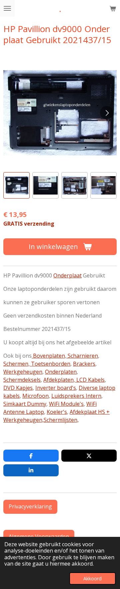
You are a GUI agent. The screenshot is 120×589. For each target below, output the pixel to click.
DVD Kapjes (18, 387)
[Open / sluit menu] (7, 8)
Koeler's (57, 412)
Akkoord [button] (92, 578)
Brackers (84, 363)
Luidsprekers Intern (76, 395)
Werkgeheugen (22, 371)
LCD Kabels (90, 379)
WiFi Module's (66, 403)
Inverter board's (55, 387)
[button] (16, 185)
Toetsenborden (50, 363)
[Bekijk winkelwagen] (112, 8)
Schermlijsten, (61, 420)
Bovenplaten (48, 355)
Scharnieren (82, 355)
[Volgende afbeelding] (106, 112)
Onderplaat (67, 275)
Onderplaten (61, 371)
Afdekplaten (58, 379)
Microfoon (35, 395)
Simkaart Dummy (24, 403)
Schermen (15, 363)
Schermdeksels (22, 379)
